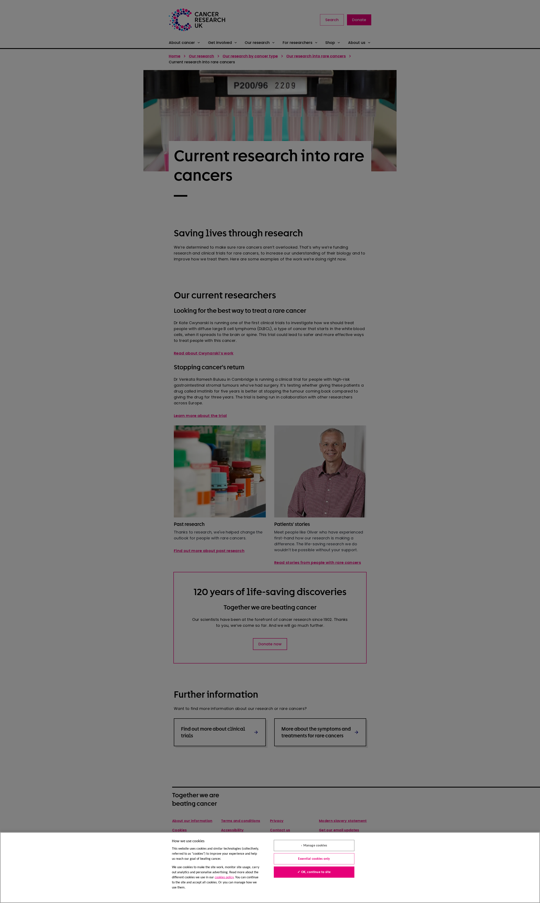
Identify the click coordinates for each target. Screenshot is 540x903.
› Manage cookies (314, 845)
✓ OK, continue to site (314, 872)
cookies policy (224, 877)
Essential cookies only (314, 859)
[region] (270, 867)
